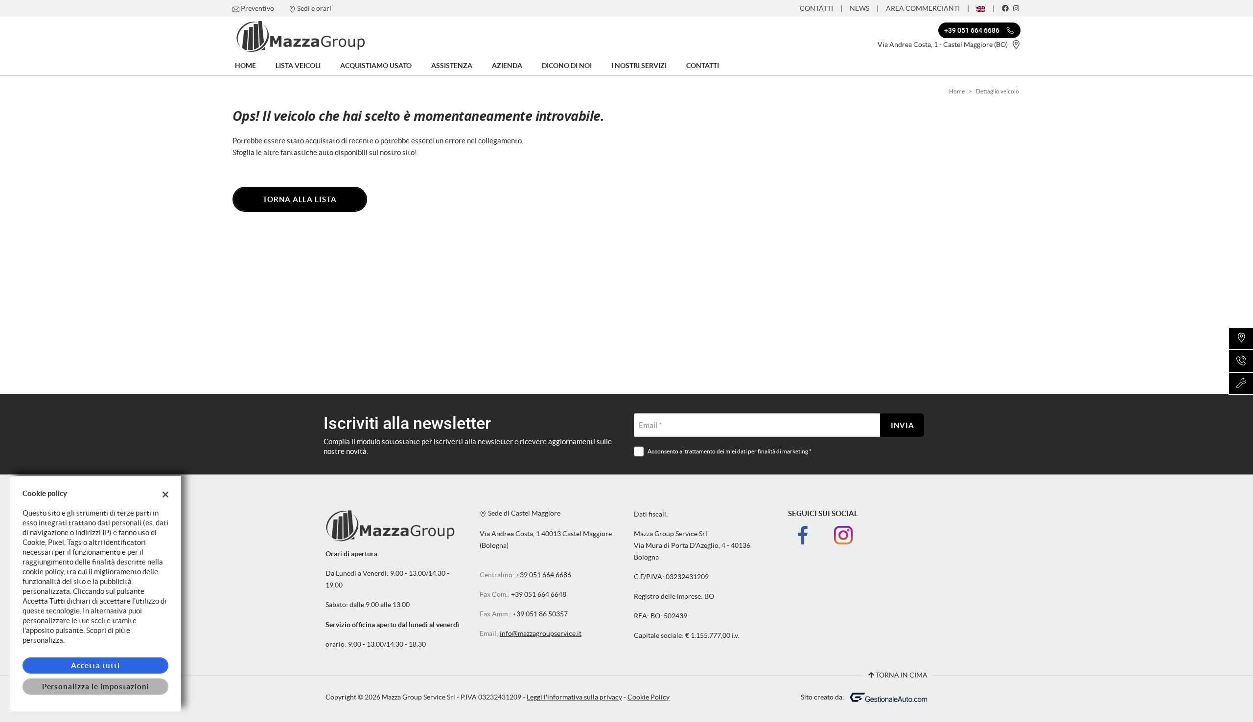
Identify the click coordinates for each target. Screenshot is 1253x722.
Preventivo (257, 8)
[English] (980, 8)
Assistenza (451, 65)
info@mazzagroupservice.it (540, 633)
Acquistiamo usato (376, 65)
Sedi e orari (314, 8)
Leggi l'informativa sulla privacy (574, 697)
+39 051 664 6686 (543, 575)
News (859, 8)
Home (245, 65)
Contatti (816, 8)
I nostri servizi (639, 65)
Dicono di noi (567, 65)
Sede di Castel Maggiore (523, 513)
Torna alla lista (300, 199)
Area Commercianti (923, 8)
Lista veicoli (298, 65)
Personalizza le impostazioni (95, 686)
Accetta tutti (95, 665)
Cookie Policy (648, 697)
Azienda (507, 65)
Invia (902, 425)
